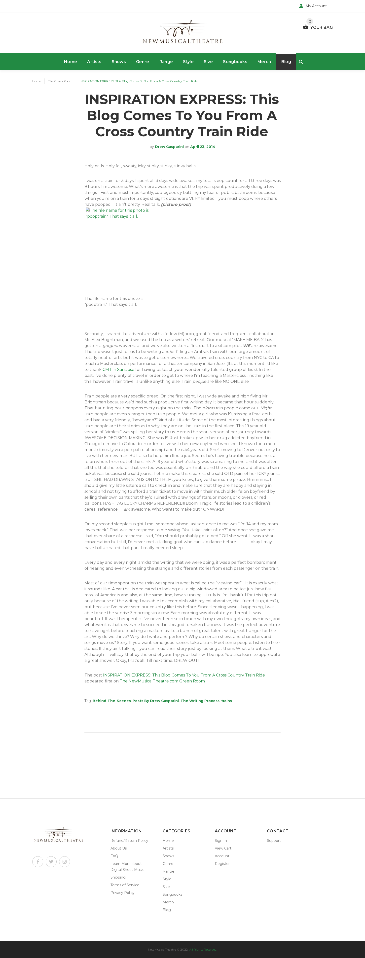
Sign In (221, 840)
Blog (286, 61)
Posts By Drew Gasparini (156, 701)
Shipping (118, 877)
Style (188, 61)
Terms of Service (124, 885)
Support (274, 840)
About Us (118, 848)
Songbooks (235, 61)
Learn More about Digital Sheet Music (127, 866)
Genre (142, 61)
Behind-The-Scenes (112, 701)
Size (208, 61)
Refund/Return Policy (129, 840)
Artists (94, 61)
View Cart (223, 848)
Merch (264, 61)
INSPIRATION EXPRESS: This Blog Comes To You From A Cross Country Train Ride (184, 675)
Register (222, 863)
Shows (119, 61)
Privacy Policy (122, 892)
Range (166, 61)
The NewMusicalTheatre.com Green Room (162, 681)
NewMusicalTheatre (162, 949)
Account (222, 856)
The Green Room (60, 81)
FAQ (114, 856)
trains (226, 701)
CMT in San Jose (118, 369)
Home (70, 61)
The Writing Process (200, 701)
